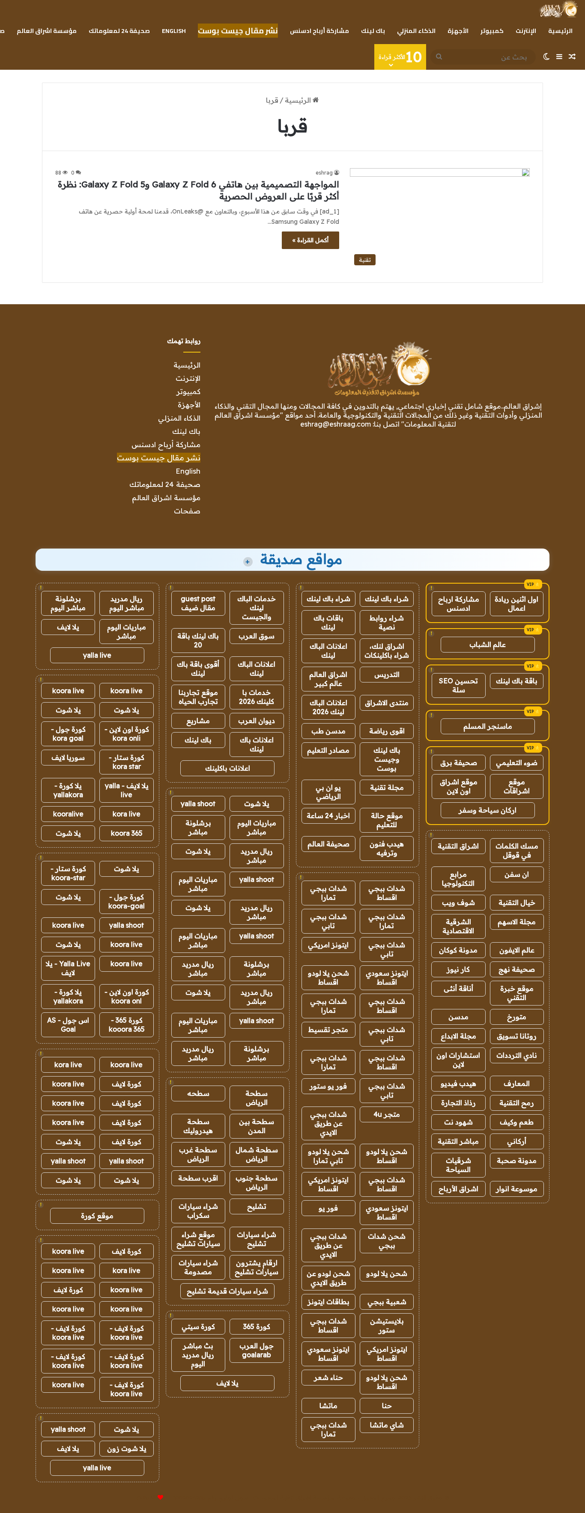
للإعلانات (146, 1497)
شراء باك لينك (387, 598)
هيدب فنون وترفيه (387, 848)
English (174, 30)
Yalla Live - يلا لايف (68, 968)
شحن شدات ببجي (387, 1240)
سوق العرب (257, 636)
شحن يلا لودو (386, 1273)
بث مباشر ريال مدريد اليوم (198, 1354)
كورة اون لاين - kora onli (126, 733)
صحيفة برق (458, 762)
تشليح (256, 1206)
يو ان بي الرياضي (328, 792)
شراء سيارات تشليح (256, 1239)
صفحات (187, 510)
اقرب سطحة (198, 1178)
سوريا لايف (68, 757)
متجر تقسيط (328, 1029)
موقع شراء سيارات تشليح (198, 1239)
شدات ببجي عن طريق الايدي (328, 1123)
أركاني (516, 1141)
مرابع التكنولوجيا (458, 878)
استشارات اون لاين (458, 1059)
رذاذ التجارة (458, 1102)
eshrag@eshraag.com (335, 424)
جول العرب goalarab (256, 1350)
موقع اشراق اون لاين (459, 786)
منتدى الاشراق (387, 702)
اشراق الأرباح (458, 1188)
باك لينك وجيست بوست (386, 759)
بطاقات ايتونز (328, 1301)
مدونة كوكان (458, 950)
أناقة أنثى (458, 988)
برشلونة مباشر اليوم (68, 603)
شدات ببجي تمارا (328, 893)
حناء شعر (328, 1377)
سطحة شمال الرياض (257, 1154)
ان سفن (516, 874)
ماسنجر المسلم (487, 726)
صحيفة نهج (516, 969)
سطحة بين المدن (256, 1126)
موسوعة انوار (516, 1188)
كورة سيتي (198, 1326)
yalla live (97, 655)
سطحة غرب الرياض (198, 1154)
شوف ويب (458, 902)
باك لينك (373, 30)
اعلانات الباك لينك (328, 650)
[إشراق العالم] (558, 9)
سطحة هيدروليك (198, 1126)
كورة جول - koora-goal (126, 901)
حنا (387, 1405)
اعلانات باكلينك (227, 768)
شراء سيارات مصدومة (198, 1267)
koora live (126, 690)
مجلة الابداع (458, 1036)
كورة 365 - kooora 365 (127, 1024)
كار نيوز (458, 969)
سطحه (198, 1093)
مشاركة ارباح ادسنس (458, 603)
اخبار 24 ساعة (328, 815)
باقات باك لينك (328, 622)
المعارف (517, 1083)
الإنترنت (526, 30)
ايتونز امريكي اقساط (328, 1184)
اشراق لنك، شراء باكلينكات (386, 650)
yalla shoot (198, 803)
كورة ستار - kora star (126, 762)
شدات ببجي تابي (328, 921)
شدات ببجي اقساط (386, 893)
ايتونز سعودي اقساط (387, 977)
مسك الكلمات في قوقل (516, 850)
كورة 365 (256, 1326)
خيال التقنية (516, 902)
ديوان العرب (256, 720)
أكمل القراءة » (310, 240)
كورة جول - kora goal (68, 733)
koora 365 (127, 833)
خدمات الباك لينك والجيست (256, 607)
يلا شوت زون (126, 1448)
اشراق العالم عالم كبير (328, 679)
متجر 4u (386, 1114)
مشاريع (198, 720)
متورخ (516, 1016)
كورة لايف (126, 1084)
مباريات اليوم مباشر (256, 827)
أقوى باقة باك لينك (198, 668)
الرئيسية (560, 30)
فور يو (328, 1208)
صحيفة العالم (328, 844)
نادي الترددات (516, 1055)
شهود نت (458, 1122)
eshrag (324, 172)
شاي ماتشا (387, 1425)
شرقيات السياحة (458, 1165)
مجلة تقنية (387, 787)
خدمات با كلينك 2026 (256, 697)
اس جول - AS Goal (68, 1024)
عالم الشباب (487, 644)
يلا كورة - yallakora (68, 790)
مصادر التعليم (328, 750)
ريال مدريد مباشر (257, 855)
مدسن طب (328, 731)
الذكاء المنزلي (416, 30)
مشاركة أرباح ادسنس (319, 30)
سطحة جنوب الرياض (257, 1182)
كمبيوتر (492, 30)
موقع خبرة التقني (517, 993)
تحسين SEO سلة (458, 685)
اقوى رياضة (387, 731)
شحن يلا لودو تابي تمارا (328, 1156)
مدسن (458, 1016)
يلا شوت (256, 803)
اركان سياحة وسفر (487, 810)
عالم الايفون (516, 950)
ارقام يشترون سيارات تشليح (256, 1267)
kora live (126, 814)
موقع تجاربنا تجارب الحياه (198, 697)
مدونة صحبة (517, 1160)
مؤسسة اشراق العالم (47, 30)
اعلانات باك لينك (257, 744)
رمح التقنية (516, 1102)
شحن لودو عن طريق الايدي (328, 1278)
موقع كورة (97, 1215)
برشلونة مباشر (198, 827)
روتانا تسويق (517, 1036)
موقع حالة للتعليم (387, 820)
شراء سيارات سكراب (198, 1210)
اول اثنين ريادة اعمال (516, 603)
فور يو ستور (328, 1086)
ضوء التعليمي (516, 762)
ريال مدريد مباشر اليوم (126, 603)
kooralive (68, 814)
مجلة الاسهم (517, 921)
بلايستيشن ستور (387, 1325)
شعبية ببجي (386, 1301)
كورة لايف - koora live (127, 1332)
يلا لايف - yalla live (127, 790)
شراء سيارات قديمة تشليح (227, 1291)
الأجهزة (458, 30)
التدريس (387, 674)
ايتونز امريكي (328, 944)
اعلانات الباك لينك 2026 (328, 707)
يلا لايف (227, 1383)
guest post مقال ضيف (198, 603)
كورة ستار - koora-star (68, 873)
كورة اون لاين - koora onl (126, 996)
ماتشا (328, 1405)
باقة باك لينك (516, 680)
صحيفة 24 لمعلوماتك (119, 30)
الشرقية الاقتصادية (458, 926)
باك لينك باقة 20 (198, 640)
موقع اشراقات (517, 786)
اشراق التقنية (458, 846)
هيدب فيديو (458, 1083)
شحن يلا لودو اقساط (328, 977)
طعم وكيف (517, 1122)
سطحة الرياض (256, 1098)
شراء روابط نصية (387, 622)
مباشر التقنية (458, 1141)
